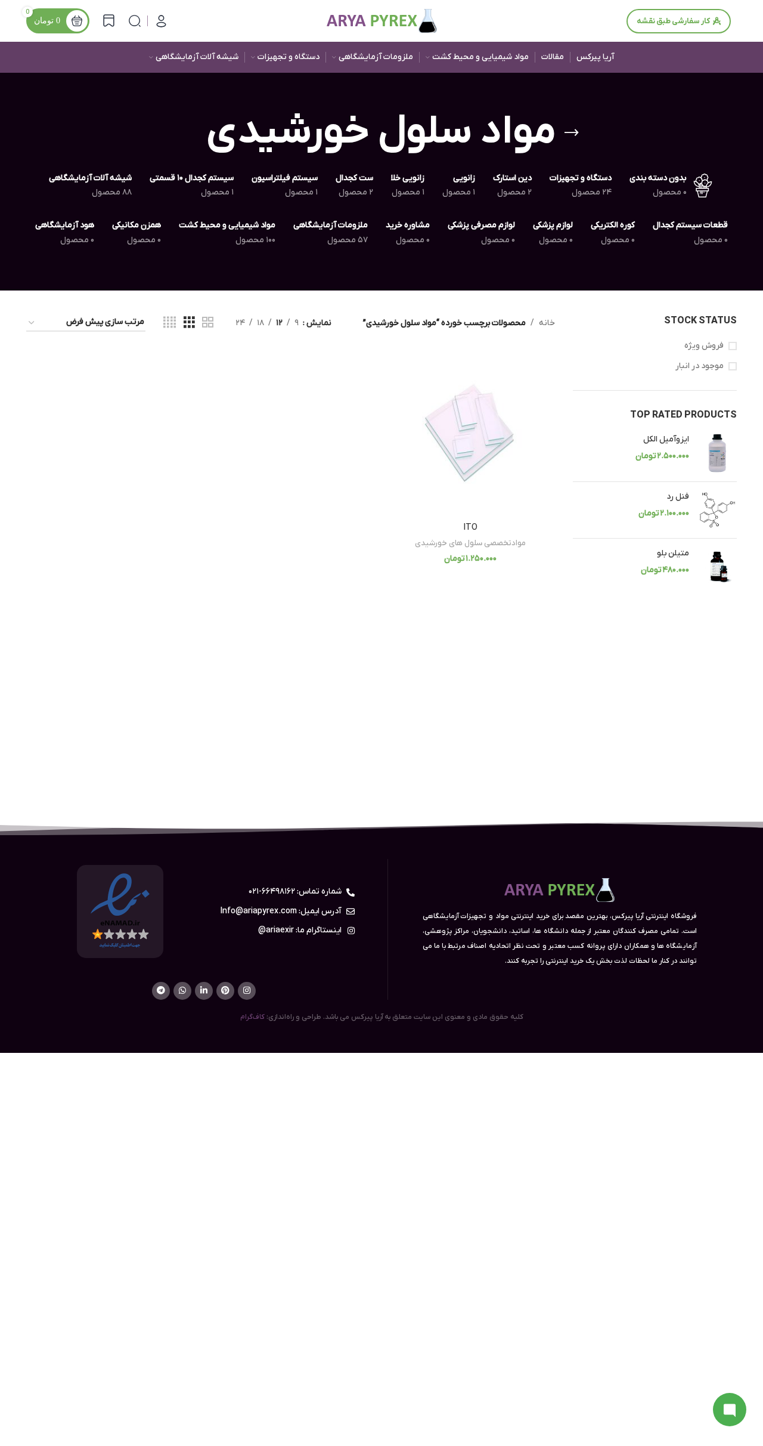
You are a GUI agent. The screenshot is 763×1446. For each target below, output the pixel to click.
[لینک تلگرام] (161, 991)
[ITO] (470, 433)
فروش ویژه (704, 345)
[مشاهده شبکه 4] (169, 323)
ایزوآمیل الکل (666, 439)
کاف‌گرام (252, 1017)
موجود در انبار (699, 366)
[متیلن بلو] (717, 567)
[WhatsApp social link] (182, 991)
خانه (547, 323)
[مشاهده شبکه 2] (207, 323)
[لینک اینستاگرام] (247, 991)
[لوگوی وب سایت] (382, 20)
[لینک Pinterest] (225, 991)
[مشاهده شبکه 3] (189, 323)
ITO (470, 527)
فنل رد (677, 496)
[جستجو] (134, 21)
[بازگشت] (572, 133)
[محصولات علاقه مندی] (108, 21)
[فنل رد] (717, 510)
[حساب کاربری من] (161, 21)
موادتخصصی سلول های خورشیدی (470, 543)
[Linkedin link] (204, 991)
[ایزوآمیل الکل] (717, 453)
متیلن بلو (673, 553)
